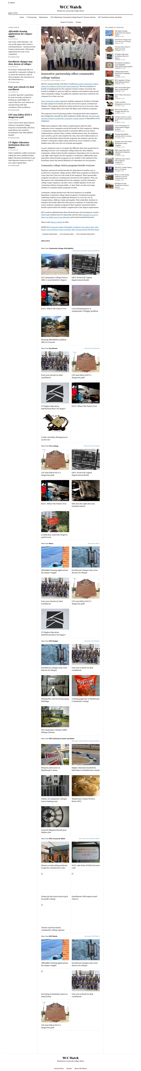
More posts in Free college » (92, 446)
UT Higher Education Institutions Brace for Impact (18, 145)
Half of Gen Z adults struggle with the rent (122, 110)
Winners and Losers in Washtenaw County (50, 768)
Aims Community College (50, 101)
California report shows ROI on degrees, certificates (122, 160)
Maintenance (43, 17)
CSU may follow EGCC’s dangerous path (20, 115)
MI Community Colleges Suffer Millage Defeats (54, 731)
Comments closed (14, 57)
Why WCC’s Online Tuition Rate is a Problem (123, 168)
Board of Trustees (67, 22)
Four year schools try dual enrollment (21, 88)
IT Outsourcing (31, 17)
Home (22, 17)
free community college (66, 234)
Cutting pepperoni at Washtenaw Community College (86, 699)
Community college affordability (61, 227)
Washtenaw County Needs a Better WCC (83, 799)
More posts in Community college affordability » (86, 250)
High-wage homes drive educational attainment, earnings (122, 152)
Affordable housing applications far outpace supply (20, 33)
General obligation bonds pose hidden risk (54, 831)
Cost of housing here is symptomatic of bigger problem (85, 309)
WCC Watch (70, 7)
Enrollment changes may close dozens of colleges (20, 62)
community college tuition (49, 234)
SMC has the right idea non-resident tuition (83, 504)
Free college (86, 227)
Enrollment (77, 227)
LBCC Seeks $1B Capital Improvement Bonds (82, 278)
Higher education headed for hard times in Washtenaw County (86, 768)
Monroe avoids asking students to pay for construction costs (54, 866)
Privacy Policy (59, 1068)
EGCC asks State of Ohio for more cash (86, 866)
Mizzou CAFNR (56, 222)
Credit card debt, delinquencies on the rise (54, 438)
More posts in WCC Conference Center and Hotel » (86, 741)
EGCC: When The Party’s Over (53, 308)
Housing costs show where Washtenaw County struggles (123, 143)
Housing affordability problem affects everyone (53, 340)
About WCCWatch (81, 1068)
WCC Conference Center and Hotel (110, 17)
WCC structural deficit (79, 229)
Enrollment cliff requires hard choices (84, 897)
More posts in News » (94, 543)
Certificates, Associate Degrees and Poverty (54, 535)
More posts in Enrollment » (92, 348)
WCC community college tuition (85, 234)
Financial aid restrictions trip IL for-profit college (54, 897)
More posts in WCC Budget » (92, 641)
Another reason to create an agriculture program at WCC (123, 119)
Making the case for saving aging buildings (55, 699)
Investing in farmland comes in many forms (54, 995)
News (92, 227)
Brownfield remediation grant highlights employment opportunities (123, 65)
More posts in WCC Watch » (92, 936)
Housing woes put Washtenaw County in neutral (122, 185)
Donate (78, 22)
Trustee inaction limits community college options (52, 928)
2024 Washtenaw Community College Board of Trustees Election (73, 17)
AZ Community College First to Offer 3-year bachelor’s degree (54, 278)
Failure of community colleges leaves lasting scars (54, 799)
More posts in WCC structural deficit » (89, 838)
